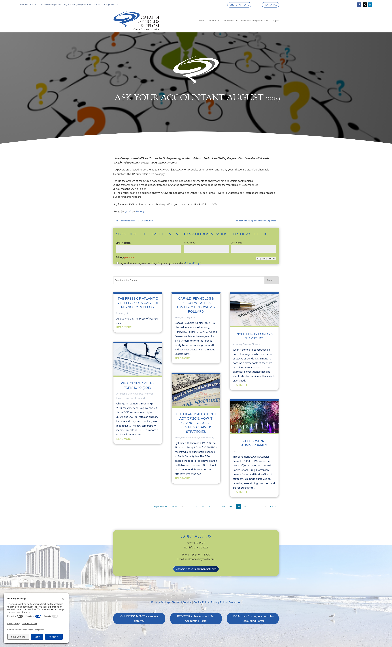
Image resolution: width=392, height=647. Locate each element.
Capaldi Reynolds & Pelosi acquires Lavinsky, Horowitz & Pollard (196, 305)
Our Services (229, 20)
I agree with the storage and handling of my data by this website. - (160, 263)
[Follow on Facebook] (359, 4)
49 (231, 506)
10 (195, 506)
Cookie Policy (201, 602)
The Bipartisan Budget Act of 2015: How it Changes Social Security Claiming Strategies (196, 423)
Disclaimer (235, 602)
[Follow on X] (365, 4)
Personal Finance (189, 437)
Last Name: (236, 242)
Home (201, 20)
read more (123, 327)
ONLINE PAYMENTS (239, 4)
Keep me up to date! (266, 258)
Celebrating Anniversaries (254, 443)
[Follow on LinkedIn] (370, 4)
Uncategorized (123, 313)
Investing (237, 344)
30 (210, 506)
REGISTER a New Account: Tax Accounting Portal (196, 618)
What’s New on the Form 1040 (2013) (138, 385)
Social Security (206, 437)
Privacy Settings (160, 602)
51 (245, 506)
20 (202, 506)
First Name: (190, 242)
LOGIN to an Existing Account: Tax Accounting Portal (253, 618)
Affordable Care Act (126, 393)
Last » (273, 506)
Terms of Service (181, 602)
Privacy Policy (192, 263)
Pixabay (139, 211)
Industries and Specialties (253, 20)
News (140, 393)
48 (223, 506)
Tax (127, 398)
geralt (127, 211)
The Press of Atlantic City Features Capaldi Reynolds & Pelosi (138, 302)
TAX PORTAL (270, 4)
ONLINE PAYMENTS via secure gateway (139, 618)
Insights (275, 20)
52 (252, 506)
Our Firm (212, 20)
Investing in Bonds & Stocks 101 (254, 336)
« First (175, 506)
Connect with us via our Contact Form (196, 568)
